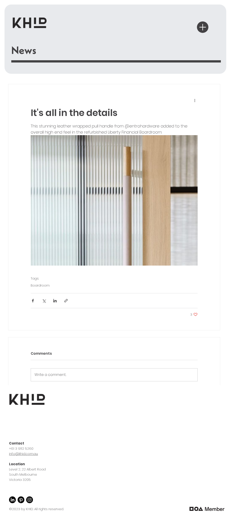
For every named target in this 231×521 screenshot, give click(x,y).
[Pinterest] (21, 499)
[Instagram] (29, 499)
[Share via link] (66, 301)
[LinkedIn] (12, 499)
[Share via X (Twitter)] (44, 301)
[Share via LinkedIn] (55, 301)
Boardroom (40, 285)
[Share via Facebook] (33, 301)
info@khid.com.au (23, 453)
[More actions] (195, 100)
